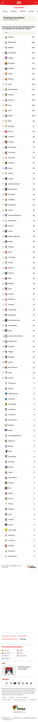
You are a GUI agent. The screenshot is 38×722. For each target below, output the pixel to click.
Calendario (23, 11)
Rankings (31, 11)
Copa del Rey (19, 7)
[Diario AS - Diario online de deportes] (19, 2)
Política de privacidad (21, 697)
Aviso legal (11, 697)
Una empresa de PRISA (19, 708)
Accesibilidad (32, 699)
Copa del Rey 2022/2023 (10, 639)
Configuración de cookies (20, 699)
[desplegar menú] (2, 2)
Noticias (5, 11)
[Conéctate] (35, 2)
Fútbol (14, 636)
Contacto (4, 697)
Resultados (13, 11)
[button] (19, 712)
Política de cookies (6, 699)
